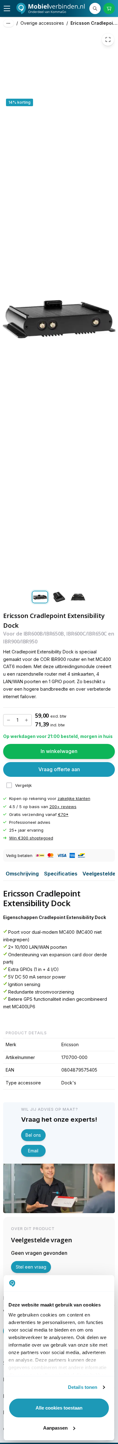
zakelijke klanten (74, 798)
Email (33, 1150)
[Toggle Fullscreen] (108, 39)
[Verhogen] (26, 720)
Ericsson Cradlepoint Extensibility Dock (94, 23)
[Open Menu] (7, 8)
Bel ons (33, 1135)
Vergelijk (23, 785)
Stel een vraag (31, 1267)
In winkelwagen (59, 751)
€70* (63, 814)
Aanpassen (55, 1428)
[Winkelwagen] (109, 8)
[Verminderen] (8, 720)
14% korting (19, 102)
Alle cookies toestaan (59, 1407)
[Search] (95, 8)
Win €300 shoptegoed (31, 837)
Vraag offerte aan (59, 769)
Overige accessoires (42, 23)
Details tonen (82, 1387)
